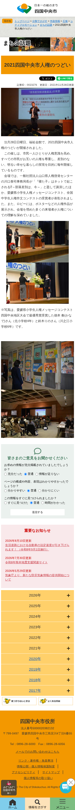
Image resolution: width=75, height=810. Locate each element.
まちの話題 (46, 24)
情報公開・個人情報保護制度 (36, 766)
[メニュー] (62, 804)
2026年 (35, 595)
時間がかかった (55, 502)
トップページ (22, 21)
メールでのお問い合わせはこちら (37, 751)
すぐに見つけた (18, 502)
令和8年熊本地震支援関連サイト (26, 562)
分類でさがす (39, 21)
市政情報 (55, 21)
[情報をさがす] (37, 804)
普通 (31, 473)
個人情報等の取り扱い (38, 778)
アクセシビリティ (23, 772)
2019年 (35, 669)
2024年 (35, 616)
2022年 (35, 638)
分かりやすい (16, 490)
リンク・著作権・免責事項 (35, 760)
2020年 (35, 659)
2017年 (35, 691)
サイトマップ (51, 772)
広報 (65, 21)
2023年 (35, 627)
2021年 (35, 648)
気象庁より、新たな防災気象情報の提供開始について (37, 577)
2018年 (35, 680)
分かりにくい (50, 490)
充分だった (15, 473)
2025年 (35, 606)
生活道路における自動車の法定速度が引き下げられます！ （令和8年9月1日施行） (37, 547)
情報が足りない (49, 473)
